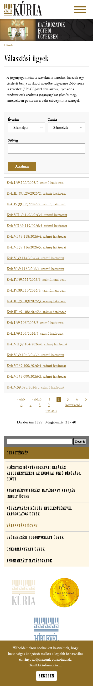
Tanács (52, 119)
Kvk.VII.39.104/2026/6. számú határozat (37, 344)
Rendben (46, 676)
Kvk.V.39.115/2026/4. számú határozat (35, 268)
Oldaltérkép (17, 452)
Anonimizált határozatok (29, 560)
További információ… (45, 665)
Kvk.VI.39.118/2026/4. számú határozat (36, 236)
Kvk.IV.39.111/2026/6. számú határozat (36, 279)
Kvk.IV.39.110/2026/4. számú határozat (36, 290)
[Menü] (80, 10)
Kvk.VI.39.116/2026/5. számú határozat (36, 247)
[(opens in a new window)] (64, 594)
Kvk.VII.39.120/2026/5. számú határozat (37, 215)
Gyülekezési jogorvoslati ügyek (35, 537)
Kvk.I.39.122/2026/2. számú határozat (35, 182)
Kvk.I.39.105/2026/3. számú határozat (35, 333)
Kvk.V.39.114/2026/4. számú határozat (35, 258)
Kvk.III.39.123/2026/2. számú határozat (36, 193)
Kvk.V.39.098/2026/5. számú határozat (35, 387)
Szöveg (13, 140)
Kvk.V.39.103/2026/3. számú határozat (35, 355)
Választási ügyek (22, 525)
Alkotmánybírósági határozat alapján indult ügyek (41, 493)
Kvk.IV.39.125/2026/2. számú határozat (36, 204)
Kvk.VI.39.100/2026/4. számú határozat (36, 365)
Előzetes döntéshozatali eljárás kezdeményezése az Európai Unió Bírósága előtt (44, 473)
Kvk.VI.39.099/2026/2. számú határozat (36, 376)
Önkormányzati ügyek (26, 549)
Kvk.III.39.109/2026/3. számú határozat (36, 301)
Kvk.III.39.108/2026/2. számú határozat (36, 312)
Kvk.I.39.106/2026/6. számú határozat (35, 322)
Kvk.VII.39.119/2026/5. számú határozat (37, 225)
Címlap (10, 45)
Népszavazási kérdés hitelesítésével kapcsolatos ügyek (39, 511)
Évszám (13, 119)
